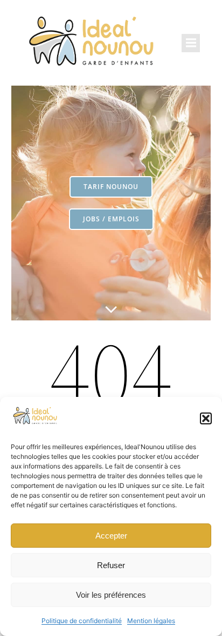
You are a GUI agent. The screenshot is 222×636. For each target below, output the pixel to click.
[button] (205, 418)
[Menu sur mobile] (191, 43)
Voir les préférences (111, 594)
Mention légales (151, 621)
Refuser (111, 565)
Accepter (111, 535)
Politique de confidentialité (81, 621)
